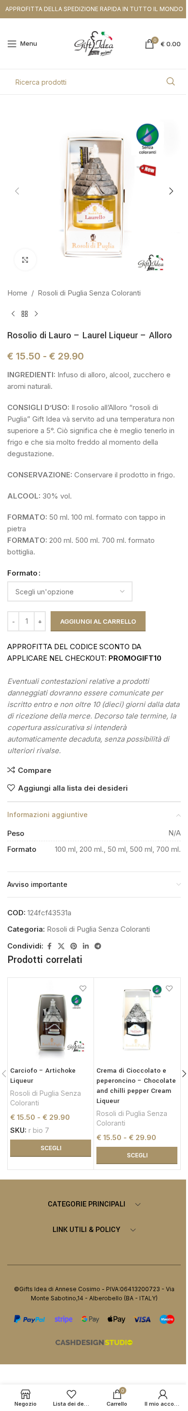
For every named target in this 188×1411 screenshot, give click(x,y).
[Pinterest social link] (73, 946)
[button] (17, 191)
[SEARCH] (171, 82)
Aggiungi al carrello (98, 621)
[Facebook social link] (49, 946)
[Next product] (36, 314)
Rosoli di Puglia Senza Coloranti (89, 292)
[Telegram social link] (98, 946)
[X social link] (61, 946)
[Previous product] (13, 314)
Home (17, 292)
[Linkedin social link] (86, 946)
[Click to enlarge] (25, 259)
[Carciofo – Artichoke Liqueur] (50, 1020)
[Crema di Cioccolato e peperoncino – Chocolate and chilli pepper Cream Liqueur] (136, 1020)
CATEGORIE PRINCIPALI (86, 1204)
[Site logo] (94, 43)
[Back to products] (24, 314)
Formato (22, 572)
